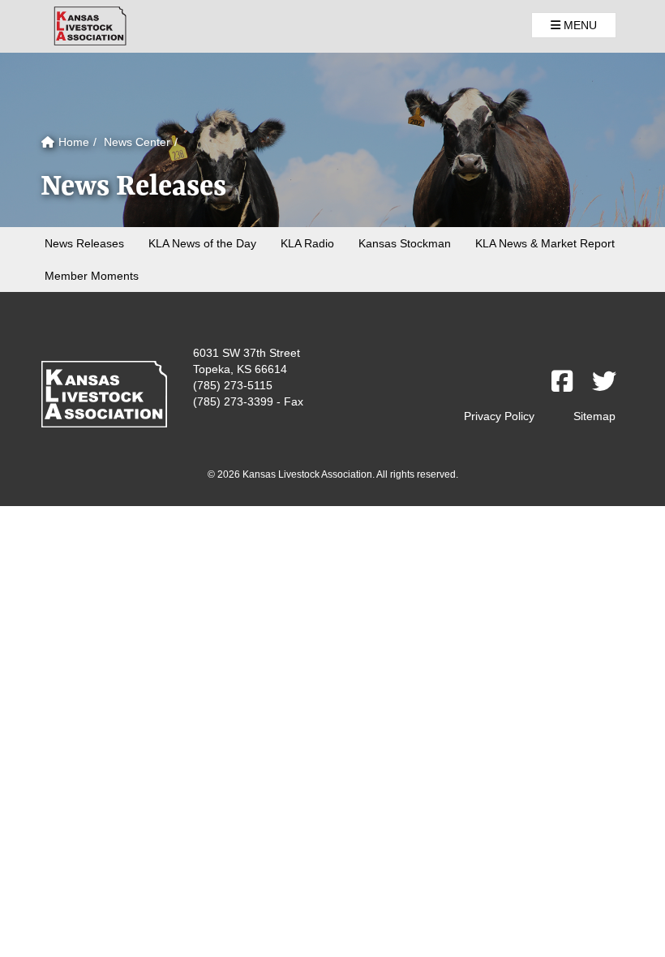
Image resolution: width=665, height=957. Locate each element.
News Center (137, 141)
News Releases (84, 243)
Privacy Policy (499, 416)
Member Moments (92, 275)
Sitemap (594, 416)
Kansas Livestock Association (90, 26)
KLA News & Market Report (545, 243)
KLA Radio (307, 243)
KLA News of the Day (202, 243)
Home (72, 141)
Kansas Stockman (404, 243)
